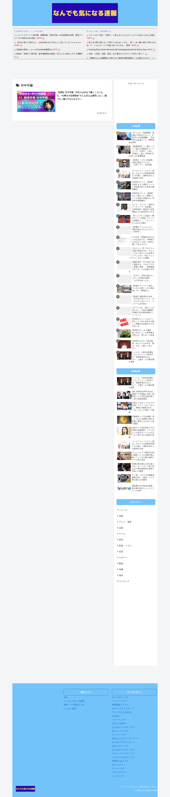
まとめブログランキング (123, 742)
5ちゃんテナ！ (119, 765)
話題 (121, 528)
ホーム (153, 787)
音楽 (121, 551)
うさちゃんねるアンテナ (123, 757)
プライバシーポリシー (129, 787)
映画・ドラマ (125, 546)
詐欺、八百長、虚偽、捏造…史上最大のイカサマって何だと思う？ (116, 54)
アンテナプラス (119, 735)
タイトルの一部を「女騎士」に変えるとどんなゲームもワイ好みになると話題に (122, 35)
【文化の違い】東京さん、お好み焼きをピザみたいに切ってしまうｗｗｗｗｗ (48, 42)
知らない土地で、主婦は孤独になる (100, 31)
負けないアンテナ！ (121, 731)
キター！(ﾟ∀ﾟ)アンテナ (123, 753)
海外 (121, 575)
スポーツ (123, 557)
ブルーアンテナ (119, 720)
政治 (121, 540)
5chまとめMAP (119, 723)
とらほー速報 (70, 708)
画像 (121, 569)
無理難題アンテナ (120, 705)
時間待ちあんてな (120, 761)
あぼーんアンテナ (120, 746)
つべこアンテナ (119, 701)
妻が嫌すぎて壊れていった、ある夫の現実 (29, 31)
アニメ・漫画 (125, 522)
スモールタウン (119, 772)
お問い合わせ (144, 787)
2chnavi (115, 716)
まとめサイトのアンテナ (123, 727)
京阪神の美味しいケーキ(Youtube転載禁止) (34, 50)
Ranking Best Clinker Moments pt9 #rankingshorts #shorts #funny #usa (118, 50)
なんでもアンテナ (120, 697)
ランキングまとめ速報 (74, 701)
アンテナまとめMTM (121, 712)
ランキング (124, 581)
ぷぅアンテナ (118, 776)
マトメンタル (118, 768)
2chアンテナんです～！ (123, 708)
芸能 (121, 516)
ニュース (123, 510)
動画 (121, 563)
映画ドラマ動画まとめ (74, 705)
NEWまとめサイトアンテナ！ (126, 738)
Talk (65, 697)
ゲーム (122, 534)
